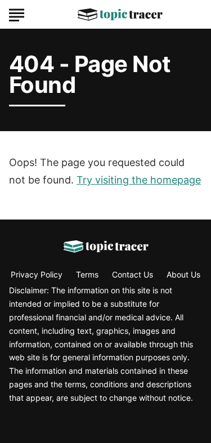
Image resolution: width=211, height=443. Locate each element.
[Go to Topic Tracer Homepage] (120, 14)
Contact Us (132, 274)
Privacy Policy (36, 274)
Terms (87, 274)
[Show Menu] (16, 13)
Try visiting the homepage (139, 180)
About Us (183, 274)
